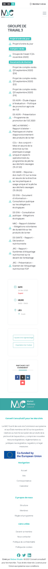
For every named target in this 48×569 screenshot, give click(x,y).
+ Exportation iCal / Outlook (23, 345)
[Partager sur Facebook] (17, 377)
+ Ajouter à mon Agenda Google (23, 338)
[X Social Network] (22, 377)
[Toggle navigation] (44, 13)
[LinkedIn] (28, 377)
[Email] (22, 382)
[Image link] (23, 404)
